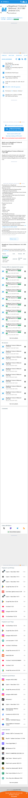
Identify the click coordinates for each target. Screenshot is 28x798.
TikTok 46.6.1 (9, 699)
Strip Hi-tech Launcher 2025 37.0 (13, 763)
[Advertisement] (14, 38)
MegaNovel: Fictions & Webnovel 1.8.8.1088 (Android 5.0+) (13, 317)
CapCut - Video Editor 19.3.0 (12, 704)
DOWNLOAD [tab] (4, 55)
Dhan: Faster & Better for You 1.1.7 (14, 773)
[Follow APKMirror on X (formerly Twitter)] (4, 528)
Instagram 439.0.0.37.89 (11, 611)
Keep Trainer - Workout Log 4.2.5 (13, 758)
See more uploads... (14, 338)
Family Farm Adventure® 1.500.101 (14, 768)
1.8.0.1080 (3, 19)
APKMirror (6, 2)
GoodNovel (13, 13)
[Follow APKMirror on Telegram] (17, 528)
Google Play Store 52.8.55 (12, 630)
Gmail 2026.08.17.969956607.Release (13, 719)
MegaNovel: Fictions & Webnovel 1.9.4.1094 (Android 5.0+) (13, 283)
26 (12, 90)
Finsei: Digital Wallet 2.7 (11, 743)
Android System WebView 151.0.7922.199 (12, 709)
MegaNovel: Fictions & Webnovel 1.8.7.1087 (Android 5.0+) (13, 324)
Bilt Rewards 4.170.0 (10, 748)
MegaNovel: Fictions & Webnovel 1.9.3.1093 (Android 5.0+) (13, 290)
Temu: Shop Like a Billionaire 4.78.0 (14, 778)
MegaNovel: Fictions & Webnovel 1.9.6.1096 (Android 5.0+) (13, 270)
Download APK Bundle (15, 129)
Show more (13, 239)
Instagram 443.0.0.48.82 (11, 679)
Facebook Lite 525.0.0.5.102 (12, 714)
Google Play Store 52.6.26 (12, 601)
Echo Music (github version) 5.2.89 (14, 591)
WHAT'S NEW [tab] (11, 55)
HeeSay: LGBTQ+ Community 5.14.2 (14, 733)
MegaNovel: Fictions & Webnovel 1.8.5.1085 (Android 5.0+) (13, 331)
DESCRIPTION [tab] (19, 55)
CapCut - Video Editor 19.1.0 (12, 576)
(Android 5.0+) (10, 19)
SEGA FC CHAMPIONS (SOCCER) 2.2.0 (15, 753)
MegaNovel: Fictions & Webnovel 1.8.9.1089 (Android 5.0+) (13, 311)
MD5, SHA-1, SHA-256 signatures (12, 87)
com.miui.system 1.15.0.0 (12, 640)
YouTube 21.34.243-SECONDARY (13, 660)
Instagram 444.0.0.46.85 (11, 694)
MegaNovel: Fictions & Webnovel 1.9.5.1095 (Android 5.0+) (13, 276)
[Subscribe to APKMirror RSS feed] (24, 528)
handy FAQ (6, 250)
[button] (16, 59)
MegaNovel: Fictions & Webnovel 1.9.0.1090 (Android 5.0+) (13, 304)
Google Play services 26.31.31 (13, 650)
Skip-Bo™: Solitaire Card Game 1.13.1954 (15, 738)
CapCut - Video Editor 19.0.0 (12, 581)
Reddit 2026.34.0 (10, 655)
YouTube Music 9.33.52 (11, 616)
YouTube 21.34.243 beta (11, 645)
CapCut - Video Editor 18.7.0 (12, 596)
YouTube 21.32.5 (10, 606)
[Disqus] (14, 466)
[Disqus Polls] (14, 429)
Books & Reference (7, 59)
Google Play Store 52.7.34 (12, 586)
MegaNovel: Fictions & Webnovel (14, 17)
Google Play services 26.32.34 (13, 670)
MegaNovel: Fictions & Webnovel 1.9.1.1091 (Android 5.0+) (13, 297)
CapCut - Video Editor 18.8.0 (12, 571)
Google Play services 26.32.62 (13, 689)
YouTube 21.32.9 (10, 665)
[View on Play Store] (19, 59)
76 (11, 66)
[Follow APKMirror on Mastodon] (11, 528)
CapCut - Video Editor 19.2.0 (12, 684)
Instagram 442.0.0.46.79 (11, 635)
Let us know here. (17, 789)
